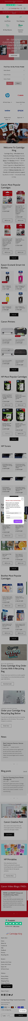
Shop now (17, 521)
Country (7, 510)
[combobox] (12, 513)
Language (8, 515)
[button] (22, 499)
